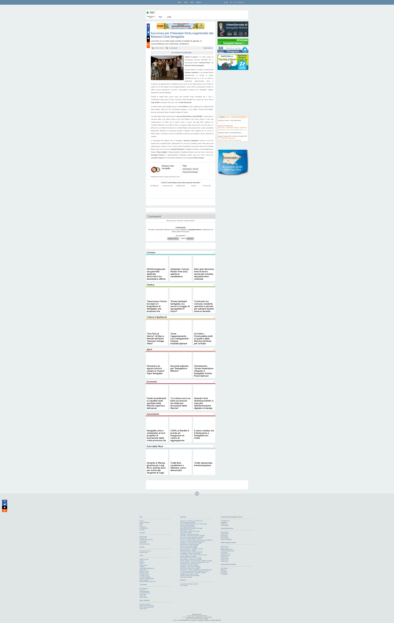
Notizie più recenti (144, 559)
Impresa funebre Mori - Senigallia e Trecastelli (191, 549)
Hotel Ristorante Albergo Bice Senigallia (190, 568)
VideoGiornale (143, 538)
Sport (141, 525)
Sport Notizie (224, 571)
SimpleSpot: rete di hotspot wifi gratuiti (189, 534)
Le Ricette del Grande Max (146, 539)
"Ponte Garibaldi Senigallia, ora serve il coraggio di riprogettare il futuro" (180, 306)
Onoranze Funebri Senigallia (147, 578)
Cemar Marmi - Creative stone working (189, 531)
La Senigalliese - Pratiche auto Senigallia (190, 553)
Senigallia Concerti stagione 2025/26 (189, 574)
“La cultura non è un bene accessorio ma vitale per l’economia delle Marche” (180, 403)
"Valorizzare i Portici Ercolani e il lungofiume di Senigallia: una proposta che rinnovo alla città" (157, 307)
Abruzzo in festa (225, 548)
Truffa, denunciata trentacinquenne (203, 464)
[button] (226, 2)
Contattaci (142, 566)
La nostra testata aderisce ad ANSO (189, 584)
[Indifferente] (180, 191)
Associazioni (208, 48)
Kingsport (223, 569)
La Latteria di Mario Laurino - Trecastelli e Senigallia (193, 572)
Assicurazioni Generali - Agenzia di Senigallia (191, 528)
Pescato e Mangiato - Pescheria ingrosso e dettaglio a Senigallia (196, 560)
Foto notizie (142, 589)
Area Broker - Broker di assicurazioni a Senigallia (192, 535)
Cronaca (142, 520)
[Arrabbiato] (154, 191)
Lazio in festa (224, 552)
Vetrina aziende (143, 565)
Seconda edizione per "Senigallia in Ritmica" (179, 368)
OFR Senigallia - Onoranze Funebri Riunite (190, 557)
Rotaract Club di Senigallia (190, 172)
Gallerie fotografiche (144, 591)
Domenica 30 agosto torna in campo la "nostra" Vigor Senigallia (155, 370)
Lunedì (169, 17)
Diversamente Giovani (145, 551)
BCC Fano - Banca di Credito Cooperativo (190, 538)
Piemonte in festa (225, 555)
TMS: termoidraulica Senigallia (187, 522)
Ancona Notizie (224, 533)
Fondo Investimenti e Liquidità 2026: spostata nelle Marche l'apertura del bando (156, 403)
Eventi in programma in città (146, 607)
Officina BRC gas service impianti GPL (189, 563)
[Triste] (167, 191)
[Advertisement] (233, 84)
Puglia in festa (224, 556)
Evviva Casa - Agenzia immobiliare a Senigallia (191, 537)
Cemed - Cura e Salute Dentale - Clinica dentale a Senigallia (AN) (196, 540)
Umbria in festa (224, 559)
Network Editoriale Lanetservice (147, 581)
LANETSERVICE (184, 620)
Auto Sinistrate (224, 568)
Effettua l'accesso (173, 238)
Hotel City (195, 169)
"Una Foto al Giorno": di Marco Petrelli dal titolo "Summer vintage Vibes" (155, 338)
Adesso (160, 17)
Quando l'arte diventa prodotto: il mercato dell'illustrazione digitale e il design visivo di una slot (203, 404)
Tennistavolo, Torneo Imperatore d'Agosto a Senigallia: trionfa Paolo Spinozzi (203, 371)
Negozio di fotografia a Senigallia (188, 556)
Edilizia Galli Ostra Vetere (186, 529)
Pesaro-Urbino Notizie (226, 539)
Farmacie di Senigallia (145, 577)
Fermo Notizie (224, 536)
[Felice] (194, 191)
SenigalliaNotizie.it (225, 520)
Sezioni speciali (143, 597)
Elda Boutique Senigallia (186, 577)
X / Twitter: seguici (144, 575)
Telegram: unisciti (144, 572)
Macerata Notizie (225, 538)
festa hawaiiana (187, 169)
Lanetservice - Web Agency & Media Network (191, 520)
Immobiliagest (224, 574)
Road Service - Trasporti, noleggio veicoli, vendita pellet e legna (196, 569)
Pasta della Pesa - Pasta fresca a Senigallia (191, 559)
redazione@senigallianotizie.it (147, 568)
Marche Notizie (224, 532)
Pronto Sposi (224, 572)
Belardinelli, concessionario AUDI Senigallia (190, 543)
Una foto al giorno (144, 588)
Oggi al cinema (143, 608)
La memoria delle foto (145, 544)
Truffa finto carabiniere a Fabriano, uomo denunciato (178, 467)
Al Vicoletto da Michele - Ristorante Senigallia (191, 552)
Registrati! (190, 238)
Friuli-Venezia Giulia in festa (227, 551)
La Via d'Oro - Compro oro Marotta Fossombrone (192, 541)
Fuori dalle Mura (144, 528)
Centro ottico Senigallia (185, 532)
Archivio (142, 560)
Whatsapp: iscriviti (144, 571)
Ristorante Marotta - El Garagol (188, 550)
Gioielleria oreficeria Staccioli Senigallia (189, 575)
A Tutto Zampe (143, 541)
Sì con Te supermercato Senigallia (188, 547)
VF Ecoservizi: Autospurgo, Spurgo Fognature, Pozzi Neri (194, 571)
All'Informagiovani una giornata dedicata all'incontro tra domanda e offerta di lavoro (156, 275)
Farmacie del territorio (145, 604)
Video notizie (143, 595)
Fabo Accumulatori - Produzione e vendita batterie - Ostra (194, 562)
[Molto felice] (207, 191)
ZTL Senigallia (183, 585)
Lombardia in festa (225, 553)
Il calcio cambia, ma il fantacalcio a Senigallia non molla (204, 434)
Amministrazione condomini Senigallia (189, 544)
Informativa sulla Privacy (215, 620)
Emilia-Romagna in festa (227, 549)
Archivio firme (143, 569)
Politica (141, 523)
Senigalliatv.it (224, 522)
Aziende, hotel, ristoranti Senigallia (188, 546)
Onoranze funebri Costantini (187, 525)
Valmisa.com (224, 523)
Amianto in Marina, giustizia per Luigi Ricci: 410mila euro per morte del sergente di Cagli (156, 468)
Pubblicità (206, 620)
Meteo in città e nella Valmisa (147, 605)
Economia (142, 529)
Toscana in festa (225, 558)
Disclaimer (200, 620)
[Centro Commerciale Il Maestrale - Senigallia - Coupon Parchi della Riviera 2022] (181, 28)
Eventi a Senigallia (144, 580)
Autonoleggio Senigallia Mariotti (187, 526)
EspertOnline (143, 542)
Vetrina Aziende (143, 536)
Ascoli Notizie (224, 535)
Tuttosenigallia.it (225, 525)
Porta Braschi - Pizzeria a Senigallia (189, 565)
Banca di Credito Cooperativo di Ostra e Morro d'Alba (193, 523)
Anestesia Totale (144, 552)
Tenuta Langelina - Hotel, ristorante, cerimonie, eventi (193, 554)
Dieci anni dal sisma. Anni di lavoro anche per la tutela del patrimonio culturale (204, 274)
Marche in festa (224, 546)
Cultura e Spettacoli (144, 522)
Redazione (142, 562)
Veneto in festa (224, 561)
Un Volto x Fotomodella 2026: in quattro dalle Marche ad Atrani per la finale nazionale (203, 339)
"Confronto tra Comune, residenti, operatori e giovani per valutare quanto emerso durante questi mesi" (204, 307)
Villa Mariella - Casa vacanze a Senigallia (190, 566)
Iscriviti (141, 563)
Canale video (143, 594)
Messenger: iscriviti (144, 574)
